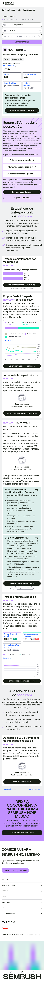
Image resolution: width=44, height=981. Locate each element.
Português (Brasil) (8, 913)
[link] (11, 10)
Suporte (4, 896)
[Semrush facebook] (12, 921)
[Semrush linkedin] (2, 921)
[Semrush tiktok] (7, 921)
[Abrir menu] (41, 3)
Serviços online (17, 59)
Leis (3, 908)
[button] (32, 19)
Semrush (5, 879)
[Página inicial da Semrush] (8, 3)
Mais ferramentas (8, 885)
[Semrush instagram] (4, 921)
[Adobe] (5, 928)
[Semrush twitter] (14, 921)
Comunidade (6, 902)
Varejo (6, 59)
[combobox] (19, 36)
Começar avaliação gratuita (15, 870)
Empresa (5, 891)
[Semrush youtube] (9, 921)
